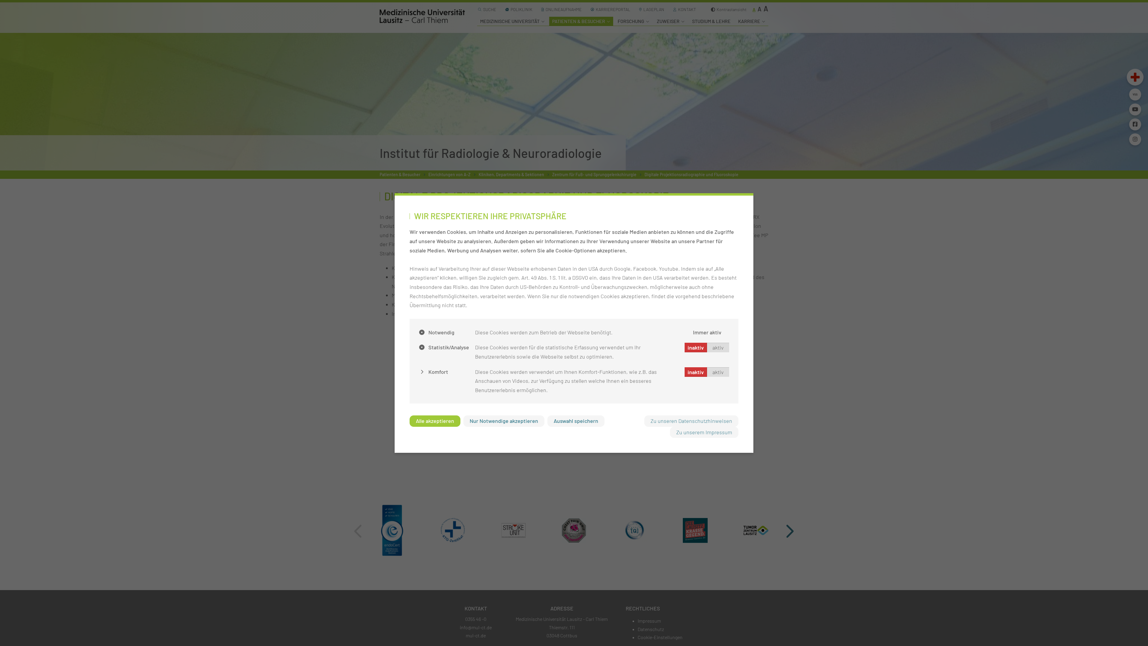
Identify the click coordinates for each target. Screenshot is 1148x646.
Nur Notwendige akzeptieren (504, 421)
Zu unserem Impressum (704, 432)
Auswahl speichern (576, 421)
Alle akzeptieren (435, 421)
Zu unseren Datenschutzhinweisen (691, 421)
